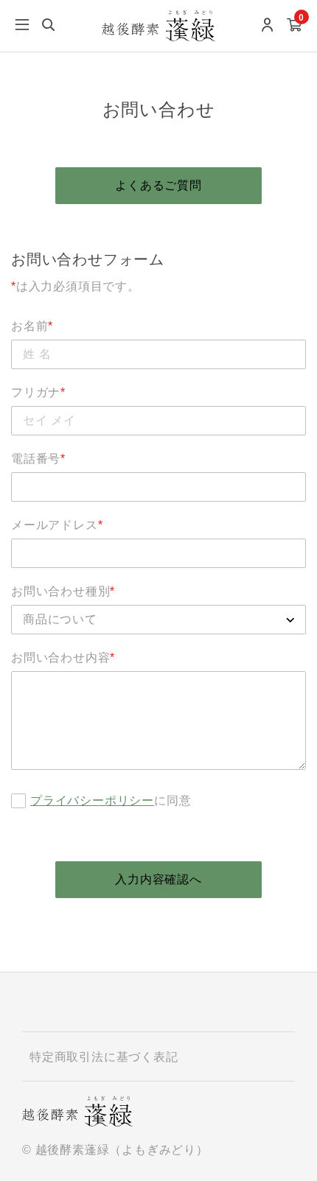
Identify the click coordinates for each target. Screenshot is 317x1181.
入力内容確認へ (158, 879)
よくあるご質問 (158, 185)
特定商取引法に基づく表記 (103, 1057)
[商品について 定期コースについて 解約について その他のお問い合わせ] (158, 619)
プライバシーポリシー (92, 800)
